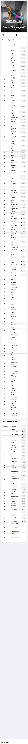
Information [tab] (9, 35)
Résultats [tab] (21, 35)
